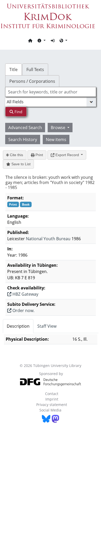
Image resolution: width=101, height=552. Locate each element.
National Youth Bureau (48, 239)
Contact (51, 393)
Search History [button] (22, 139)
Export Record (67, 155)
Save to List (20, 164)
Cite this (16, 155)
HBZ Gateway (24, 294)
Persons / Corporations (32, 81)
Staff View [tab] (46, 326)
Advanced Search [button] (25, 127)
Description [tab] (18, 326)
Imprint (51, 399)
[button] (41, 40)
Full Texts (35, 69)
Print (38, 155)
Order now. (22, 310)
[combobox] (50, 92)
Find (17, 111)
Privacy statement (51, 404)
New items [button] (56, 139)
